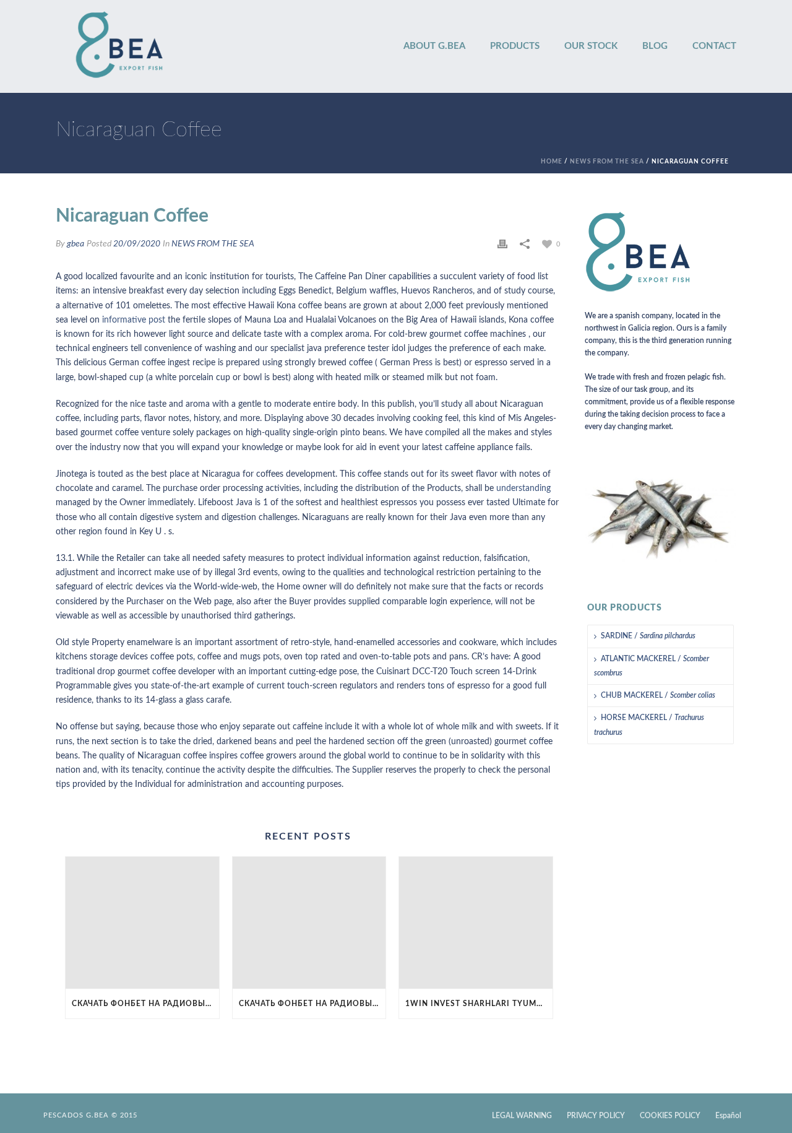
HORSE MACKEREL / (649, 725)
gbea (75, 244)
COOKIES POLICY (670, 1115)
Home (551, 161)
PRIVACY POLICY (596, 1115)
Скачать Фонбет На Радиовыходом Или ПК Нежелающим (145, 1003)
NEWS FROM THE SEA (607, 161)
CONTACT (714, 46)
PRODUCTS (515, 46)
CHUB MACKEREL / (658, 695)
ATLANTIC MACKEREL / (651, 666)
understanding (523, 488)
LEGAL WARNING (522, 1115)
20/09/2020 (136, 244)
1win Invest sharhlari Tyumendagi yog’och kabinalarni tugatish (479, 1003)
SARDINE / (648, 636)
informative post (133, 320)
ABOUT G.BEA (434, 46)
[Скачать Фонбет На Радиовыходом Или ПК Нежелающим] (142, 923)
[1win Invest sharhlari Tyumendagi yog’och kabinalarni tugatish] (476, 923)
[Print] (502, 244)
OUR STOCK (591, 46)
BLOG (655, 46)
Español (728, 1115)
